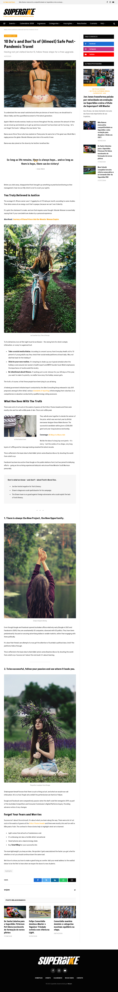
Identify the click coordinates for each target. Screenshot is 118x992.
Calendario (58, 978)
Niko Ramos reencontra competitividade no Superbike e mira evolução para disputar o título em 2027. (42, 2)
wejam (7, 890)
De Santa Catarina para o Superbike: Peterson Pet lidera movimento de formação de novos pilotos (14, 927)
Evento (12, 23)
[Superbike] (19, 13)
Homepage (39, 978)
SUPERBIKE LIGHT (10, 36)
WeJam (70, 984)
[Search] (114, 23)
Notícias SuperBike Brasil (100, 91)
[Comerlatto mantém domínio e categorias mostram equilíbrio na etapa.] (65, 912)
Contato (93, 23)
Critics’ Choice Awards (37, 823)
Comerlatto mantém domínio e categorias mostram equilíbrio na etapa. (64, 925)
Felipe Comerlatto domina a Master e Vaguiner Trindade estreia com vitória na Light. (39, 927)
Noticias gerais (90, 85)
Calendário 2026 (27, 23)
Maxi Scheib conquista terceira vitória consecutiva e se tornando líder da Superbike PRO (106, 172)
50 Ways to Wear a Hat (57, 435)
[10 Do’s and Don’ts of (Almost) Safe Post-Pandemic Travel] (40, 83)
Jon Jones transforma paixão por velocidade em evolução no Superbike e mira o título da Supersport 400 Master (98, 101)
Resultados (82, 23)
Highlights (8, 871)
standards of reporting (41, 390)
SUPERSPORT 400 (99, 93)
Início (5, 30)
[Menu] (4, 23)
